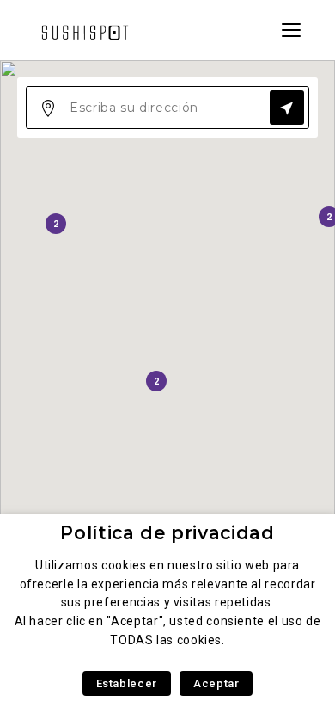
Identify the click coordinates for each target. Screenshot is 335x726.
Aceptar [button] (216, 683)
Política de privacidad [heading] (167, 533)
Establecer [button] (126, 683)
